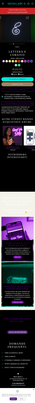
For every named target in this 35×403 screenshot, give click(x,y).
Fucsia (25, 61)
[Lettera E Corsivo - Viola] (19, 187)
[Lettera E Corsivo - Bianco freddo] (4, 187)
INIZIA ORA (17, 257)
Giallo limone (10, 61)
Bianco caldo (6, 61)
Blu (31, 61)
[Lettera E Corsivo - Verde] (6, 189)
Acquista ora (17, 84)
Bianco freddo (3, 61)
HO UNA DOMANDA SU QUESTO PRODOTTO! (17, 103)
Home (17, 47)
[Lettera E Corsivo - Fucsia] (17, 187)
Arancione (16, 61)
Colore (17, 58)
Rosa (22, 61)
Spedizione (15, 72)
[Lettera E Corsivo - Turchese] (4, 189)
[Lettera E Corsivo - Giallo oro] (10, 187)
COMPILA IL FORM (17, 302)
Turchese (16, 65)
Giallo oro (13, 61)
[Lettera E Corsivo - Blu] (21, 187)
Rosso (19, 61)
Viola (28, 61)
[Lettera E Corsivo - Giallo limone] (8, 187)
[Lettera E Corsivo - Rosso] (13, 187)
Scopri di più (27, 395)
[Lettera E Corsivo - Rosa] (15, 187)
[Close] (33, 389)
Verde (19, 65)
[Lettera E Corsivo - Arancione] (12, 187)
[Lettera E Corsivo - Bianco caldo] (6, 187)
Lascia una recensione (17, 332)
